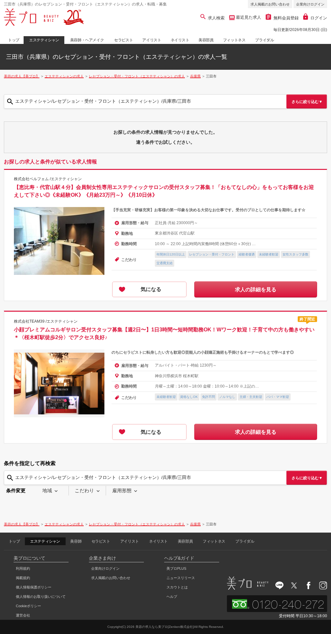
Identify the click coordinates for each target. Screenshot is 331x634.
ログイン (318, 18)
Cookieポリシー (28, 606)
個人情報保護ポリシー (33, 587)
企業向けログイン (310, 4)
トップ (13, 40)
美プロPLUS (176, 568)
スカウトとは (177, 587)
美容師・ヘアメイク (87, 40)
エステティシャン (44, 40)
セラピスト (123, 40)
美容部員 (205, 40)
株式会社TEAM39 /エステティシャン (46, 321)
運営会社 (23, 615)
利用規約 (23, 568)
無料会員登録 (286, 18)
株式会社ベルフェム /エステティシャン (48, 179)
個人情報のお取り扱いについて (41, 596)
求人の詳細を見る (255, 289)
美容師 (75, 541)
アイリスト (151, 40)
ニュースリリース (180, 578)
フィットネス (234, 40)
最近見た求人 (248, 17)
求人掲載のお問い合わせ (270, 4)
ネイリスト (180, 40)
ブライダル (264, 40)
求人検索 (216, 18)
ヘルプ (171, 596)
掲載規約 (23, 578)
